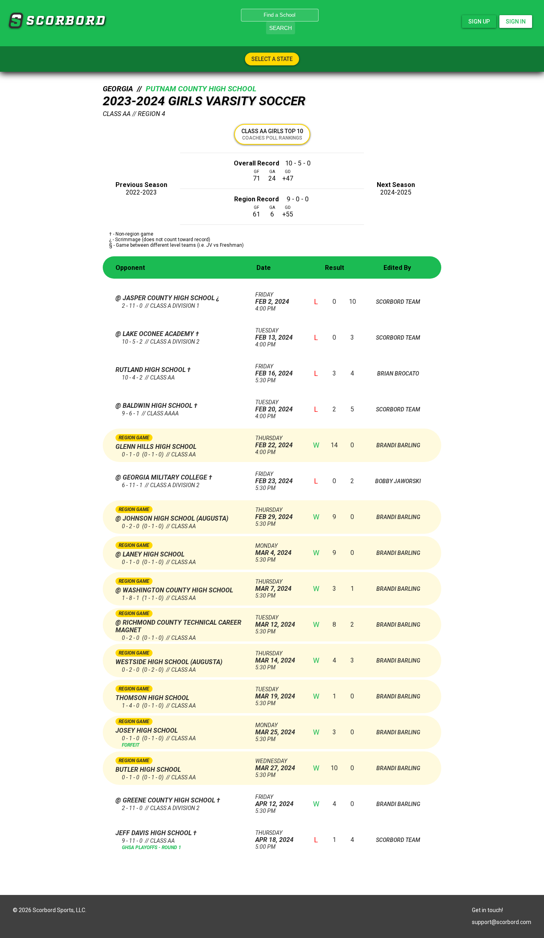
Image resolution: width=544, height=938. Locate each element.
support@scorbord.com (501, 922)
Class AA (117, 114)
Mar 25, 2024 (275, 729)
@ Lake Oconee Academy (155, 334)
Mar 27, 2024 (275, 765)
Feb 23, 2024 (274, 478)
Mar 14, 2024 (275, 657)
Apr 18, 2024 (274, 837)
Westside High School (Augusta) (168, 662)
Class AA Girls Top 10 (272, 134)
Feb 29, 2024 (274, 514)
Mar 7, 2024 (273, 585)
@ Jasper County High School (165, 298)
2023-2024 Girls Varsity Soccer (204, 100)
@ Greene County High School (166, 800)
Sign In (516, 21)
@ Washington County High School (174, 590)
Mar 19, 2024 (275, 693)
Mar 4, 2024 (273, 550)
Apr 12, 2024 (274, 801)
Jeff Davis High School (154, 833)
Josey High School (146, 730)
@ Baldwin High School (154, 405)
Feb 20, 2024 (274, 406)
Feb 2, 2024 (272, 298)
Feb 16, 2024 (274, 370)
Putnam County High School (201, 89)
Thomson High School (152, 698)
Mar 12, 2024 (275, 621)
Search (280, 28)
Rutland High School (151, 370)
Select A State (272, 59)
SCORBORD (15, 21)
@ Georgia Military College (162, 477)
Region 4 (151, 114)
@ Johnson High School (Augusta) (171, 518)
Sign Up (479, 21)
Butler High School (148, 769)
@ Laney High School (149, 554)
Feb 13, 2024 (274, 334)
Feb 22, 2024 (274, 442)
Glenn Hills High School (155, 446)
